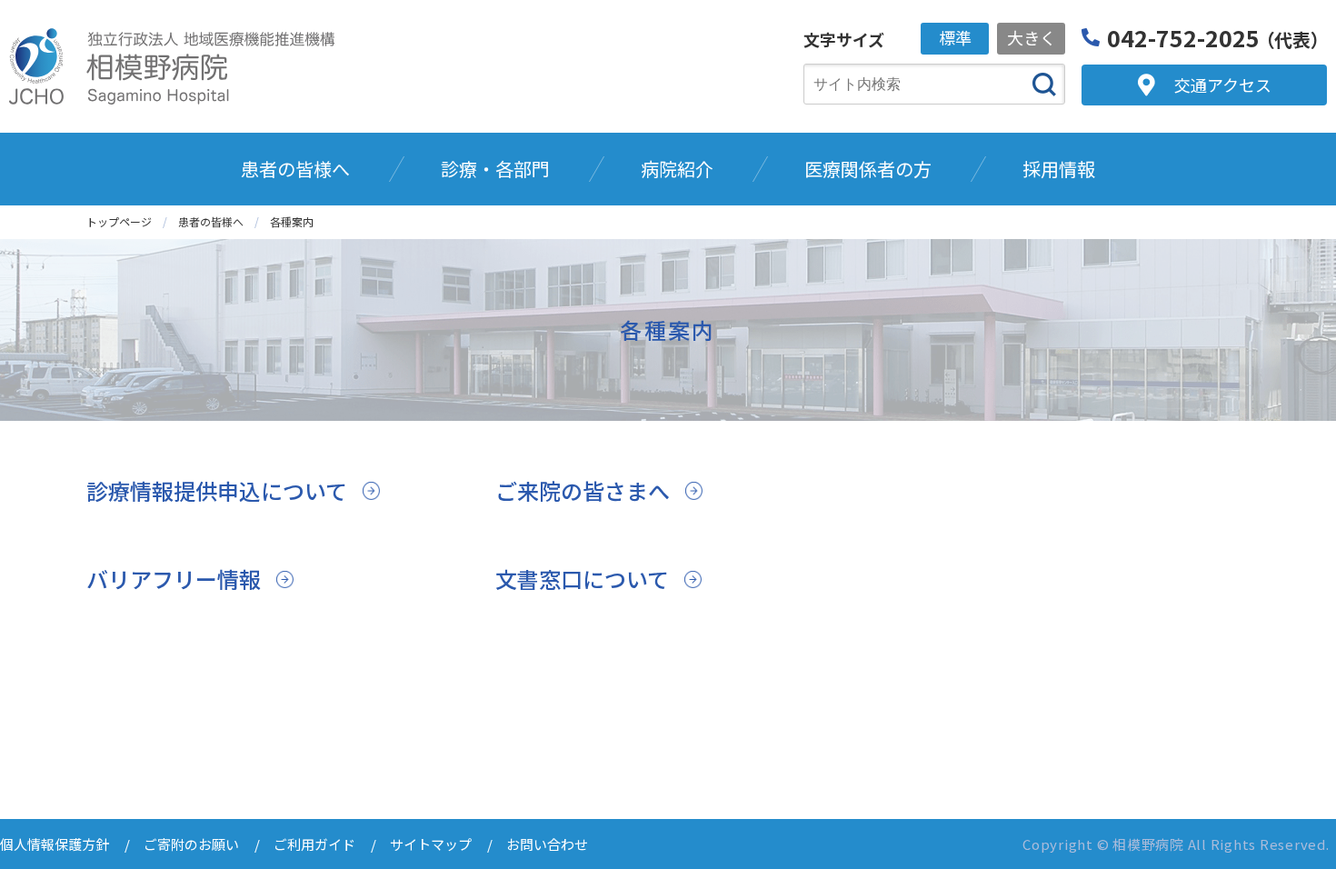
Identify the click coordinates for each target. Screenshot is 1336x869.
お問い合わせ (547, 844)
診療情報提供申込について (216, 490)
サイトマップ (431, 844)
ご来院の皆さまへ (582, 490)
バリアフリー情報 (173, 578)
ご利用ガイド (314, 844)
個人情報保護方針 (54, 844)
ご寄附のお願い (191, 844)
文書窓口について (582, 578)
